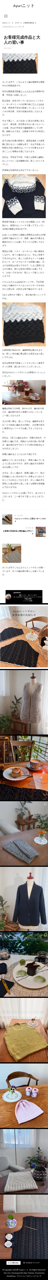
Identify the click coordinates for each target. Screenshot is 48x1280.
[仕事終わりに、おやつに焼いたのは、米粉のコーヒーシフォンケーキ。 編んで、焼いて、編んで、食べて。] (24, 1227)
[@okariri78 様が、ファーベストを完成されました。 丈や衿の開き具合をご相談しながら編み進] (24, 702)
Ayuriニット (24, 6)
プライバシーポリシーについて (28, 1276)
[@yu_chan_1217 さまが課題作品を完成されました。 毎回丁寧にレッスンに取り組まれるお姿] (24, 1161)
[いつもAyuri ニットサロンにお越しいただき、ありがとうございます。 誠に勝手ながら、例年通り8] (24, 637)
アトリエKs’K (38, 104)
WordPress (11, 1276)
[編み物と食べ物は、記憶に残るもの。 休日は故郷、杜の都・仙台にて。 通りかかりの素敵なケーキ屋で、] (24, 964)
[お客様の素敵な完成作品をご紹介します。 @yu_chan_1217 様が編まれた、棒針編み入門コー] (24, 1030)
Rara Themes (29, 1273)
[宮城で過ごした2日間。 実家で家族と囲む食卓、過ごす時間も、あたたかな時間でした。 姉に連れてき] (24, 768)
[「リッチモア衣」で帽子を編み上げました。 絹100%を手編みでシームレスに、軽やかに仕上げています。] (24, 1095)
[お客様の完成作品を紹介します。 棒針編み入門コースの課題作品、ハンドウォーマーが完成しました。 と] (24, 833)
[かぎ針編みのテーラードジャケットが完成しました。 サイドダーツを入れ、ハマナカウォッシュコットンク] (24, 899)
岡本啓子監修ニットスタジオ (21, 91)
